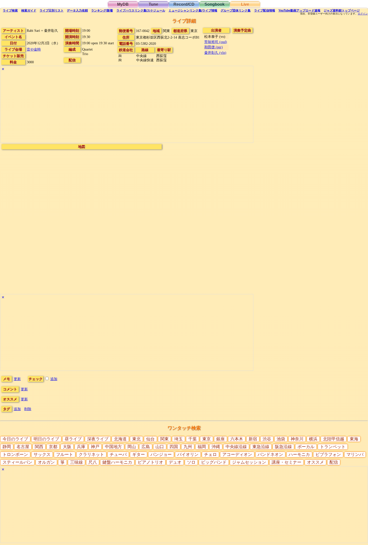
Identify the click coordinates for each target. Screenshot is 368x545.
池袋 (281, 439)
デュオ (175, 462)
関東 (164, 439)
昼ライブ (73, 439)
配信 (264, 10)
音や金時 (34, 49)
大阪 (67, 446)
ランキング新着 (102, 10)
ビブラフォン (328, 454)
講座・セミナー (286, 462)
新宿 (253, 439)
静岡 (7, 446)
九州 (187, 446)
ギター (138, 454)
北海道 (120, 439)
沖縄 (216, 446)
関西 (39, 446)
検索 (10, 10)
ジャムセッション (249, 462)
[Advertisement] (127, 108)
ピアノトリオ (150, 462)
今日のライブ (15, 439)
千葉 (192, 439)
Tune (153, 4)
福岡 (202, 446)
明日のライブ (46, 439)
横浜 (313, 439)
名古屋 (23, 446)
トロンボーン (15, 454)
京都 (53, 446)
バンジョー (161, 454)
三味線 (76, 462)
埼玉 (178, 439)
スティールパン (17, 462)
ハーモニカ (299, 454)
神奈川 (297, 439)
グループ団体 (236, 10)
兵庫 (81, 446)
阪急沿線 (283, 446)
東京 (206, 439)
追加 (53, 379)
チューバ (118, 454)
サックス (42, 454)
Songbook (215, 4)
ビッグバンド (214, 462)
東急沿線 (260, 446)
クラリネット (91, 454)
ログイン (363, 14)
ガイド (28, 10)
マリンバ (354, 454)
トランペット (332, 446)
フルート (64, 454)
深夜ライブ (97, 439)
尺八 (92, 462)
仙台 (150, 439)
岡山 (131, 446)
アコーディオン (237, 454)
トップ (342, 10)
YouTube (299, 10)
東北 (136, 439)
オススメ (315, 462)
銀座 (220, 439)
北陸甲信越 (333, 439)
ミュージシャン (192, 10)
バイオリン (188, 454)
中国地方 (113, 446)
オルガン (46, 462)
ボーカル (305, 446)
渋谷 (267, 439)
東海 (354, 439)
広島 (145, 446)
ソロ (191, 462)
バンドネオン (270, 454)
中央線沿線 (236, 446)
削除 (27, 409)
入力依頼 (77, 10)
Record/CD (184, 4)
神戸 (95, 446)
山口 (159, 446)
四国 (173, 446)
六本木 (236, 439)
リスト (52, 10)
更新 (17, 379)
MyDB (123, 4)
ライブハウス (140, 10)
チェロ (210, 454)
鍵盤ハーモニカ (117, 462)
